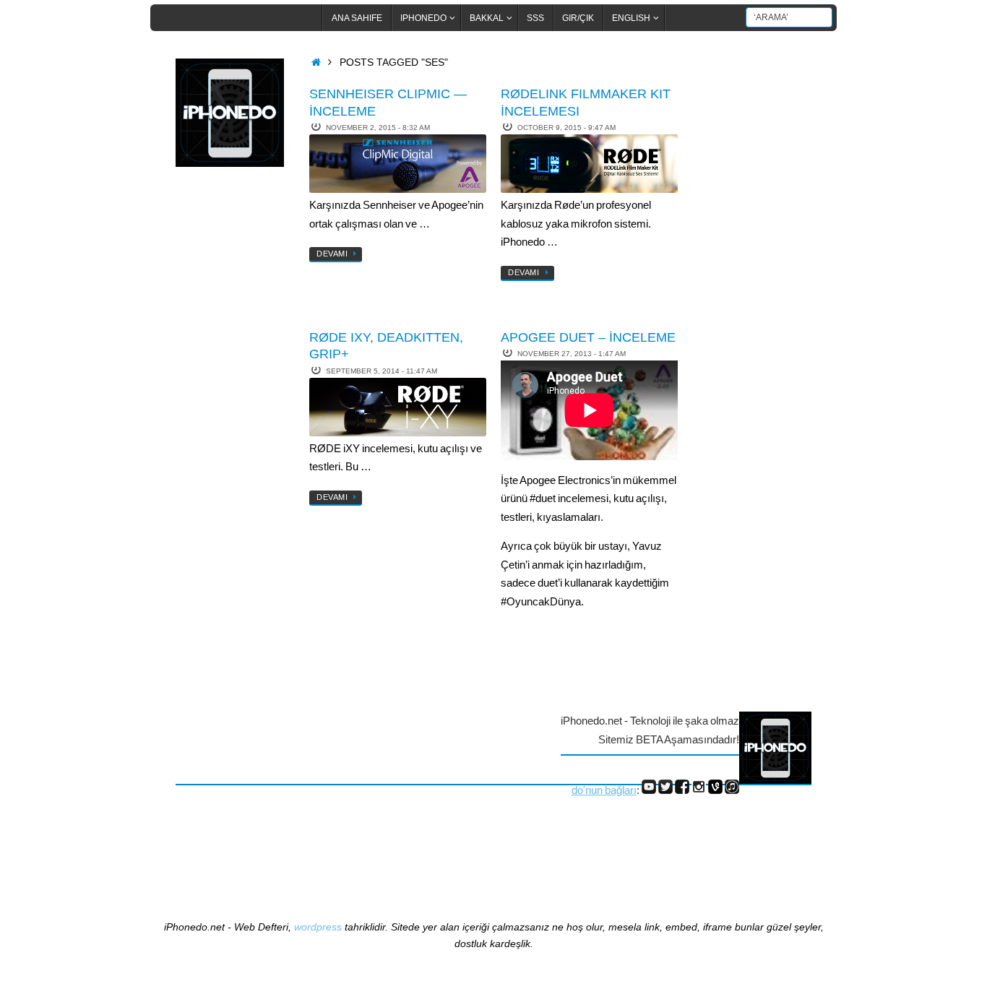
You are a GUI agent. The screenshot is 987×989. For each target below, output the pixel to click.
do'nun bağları (604, 790)
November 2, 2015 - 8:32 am (378, 127)
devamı (332, 253)
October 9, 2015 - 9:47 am (566, 127)
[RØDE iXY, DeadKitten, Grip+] (397, 407)
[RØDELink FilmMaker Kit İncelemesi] (589, 163)
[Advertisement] (233, 414)
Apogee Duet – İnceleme (588, 337)
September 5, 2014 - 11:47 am (381, 371)
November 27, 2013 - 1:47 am (571, 354)
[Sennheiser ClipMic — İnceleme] (397, 163)
